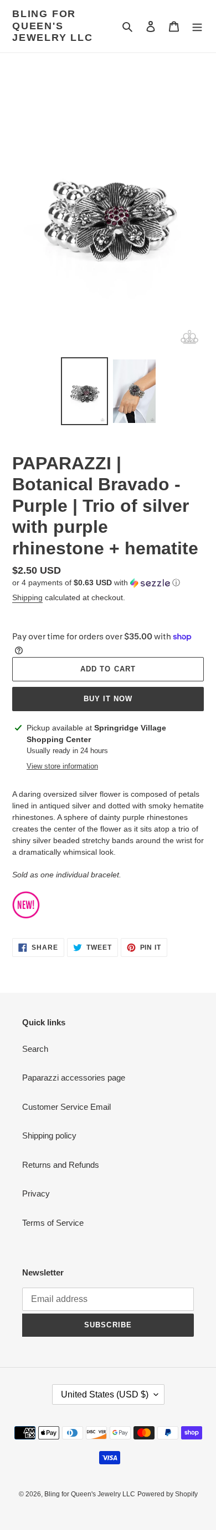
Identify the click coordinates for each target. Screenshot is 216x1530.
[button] (96, 583)
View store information (62, 766)
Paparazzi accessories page (73, 1077)
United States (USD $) (104, 1394)
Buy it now (108, 699)
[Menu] (197, 26)
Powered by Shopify (167, 1494)
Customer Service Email (66, 1106)
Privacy (36, 1193)
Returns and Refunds (60, 1164)
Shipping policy (49, 1135)
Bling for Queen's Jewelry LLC (52, 25)
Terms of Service (53, 1222)
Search (35, 1048)
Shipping (27, 597)
